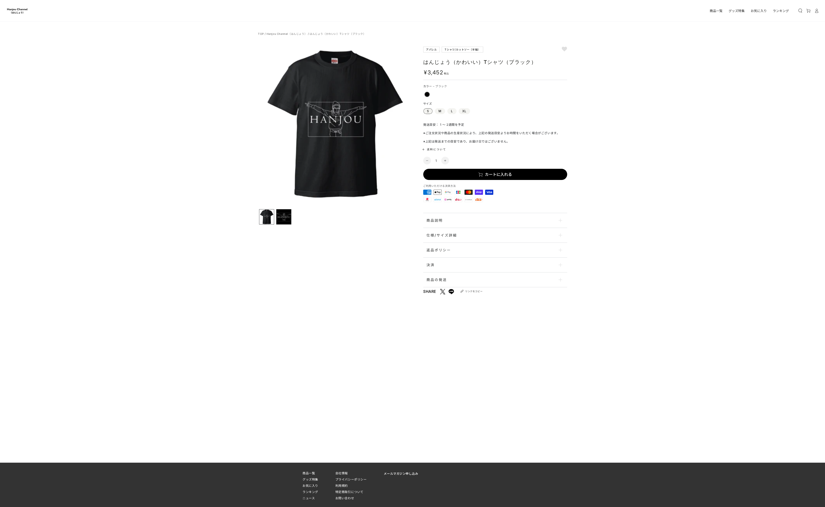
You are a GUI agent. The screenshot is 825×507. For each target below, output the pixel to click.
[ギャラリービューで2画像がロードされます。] (283, 216)
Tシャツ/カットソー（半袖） (462, 49)
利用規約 (341, 485)
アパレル (431, 49)
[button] (800, 10)
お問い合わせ (344, 498)
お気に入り (310, 485)
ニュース (308, 498)
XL (464, 111)
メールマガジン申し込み (401, 473)
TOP (261, 33)
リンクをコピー (474, 291)
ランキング (310, 492)
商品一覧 (308, 473)
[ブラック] (427, 94)
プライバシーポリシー (351, 479)
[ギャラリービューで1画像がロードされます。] (266, 216)
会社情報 (341, 473)
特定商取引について (349, 492)
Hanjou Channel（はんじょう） (287, 33)
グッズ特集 (310, 479)
